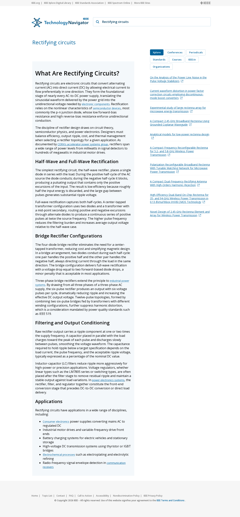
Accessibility (102, 495)
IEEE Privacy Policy (153, 495)
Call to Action (85, 495)
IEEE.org (36, 3)
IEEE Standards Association (89, 3)
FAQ (71, 495)
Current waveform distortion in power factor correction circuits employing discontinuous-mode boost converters (177, 94)
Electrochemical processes (59, 454)
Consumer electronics (56, 421)
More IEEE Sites (142, 3)
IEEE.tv (192, 59)
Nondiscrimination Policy (126, 495)
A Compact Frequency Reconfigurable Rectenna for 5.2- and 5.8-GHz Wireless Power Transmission (179, 151)
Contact (60, 495)
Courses (177, 59)
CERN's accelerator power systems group (83, 144)
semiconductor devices (107, 108)
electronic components (96, 104)
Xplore (157, 52)
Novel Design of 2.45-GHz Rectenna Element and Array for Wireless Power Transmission (180, 213)
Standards (159, 59)
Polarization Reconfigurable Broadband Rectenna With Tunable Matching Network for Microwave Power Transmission (180, 168)
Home (35, 495)
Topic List (47, 495)
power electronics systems (108, 380)
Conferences (174, 52)
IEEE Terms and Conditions (171, 500)
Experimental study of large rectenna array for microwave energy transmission (178, 109)
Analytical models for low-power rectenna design (179, 134)
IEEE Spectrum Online (119, 3)
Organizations (161, 66)
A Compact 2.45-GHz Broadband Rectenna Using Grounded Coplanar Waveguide (179, 122)
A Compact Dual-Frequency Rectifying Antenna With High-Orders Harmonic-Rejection (178, 183)
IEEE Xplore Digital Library (57, 3)
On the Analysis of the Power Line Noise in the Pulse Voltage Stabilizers (178, 79)
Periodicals (196, 52)
